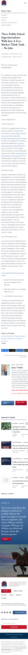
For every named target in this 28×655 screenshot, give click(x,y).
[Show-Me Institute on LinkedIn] (7, 612)
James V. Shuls (7, 57)
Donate (5, 539)
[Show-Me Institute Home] (4, 3)
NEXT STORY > (20, 403)
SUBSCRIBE (14, 627)
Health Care (4, 17)
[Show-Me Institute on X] (4, 612)
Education (4, 15)
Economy (4, 20)
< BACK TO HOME (6, 403)
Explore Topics (18, 591)
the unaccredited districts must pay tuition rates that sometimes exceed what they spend (14, 136)
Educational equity (20, 336)
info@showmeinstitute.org (21, 647)
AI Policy (3, 598)
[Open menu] (25, 3)
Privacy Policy (14, 637)
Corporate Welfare (6, 25)
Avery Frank (17, 469)
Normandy (4, 341)
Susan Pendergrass (19, 450)
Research (4, 595)
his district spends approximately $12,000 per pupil (13, 146)
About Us (18, 595)
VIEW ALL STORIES (7, 493)
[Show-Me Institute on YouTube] (10, 612)
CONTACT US (19, 612)
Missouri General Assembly (15, 338)
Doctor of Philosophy (7, 336)
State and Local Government (9, 22)
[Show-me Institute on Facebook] (2, 612)
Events (11, 595)
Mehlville (4, 338)
